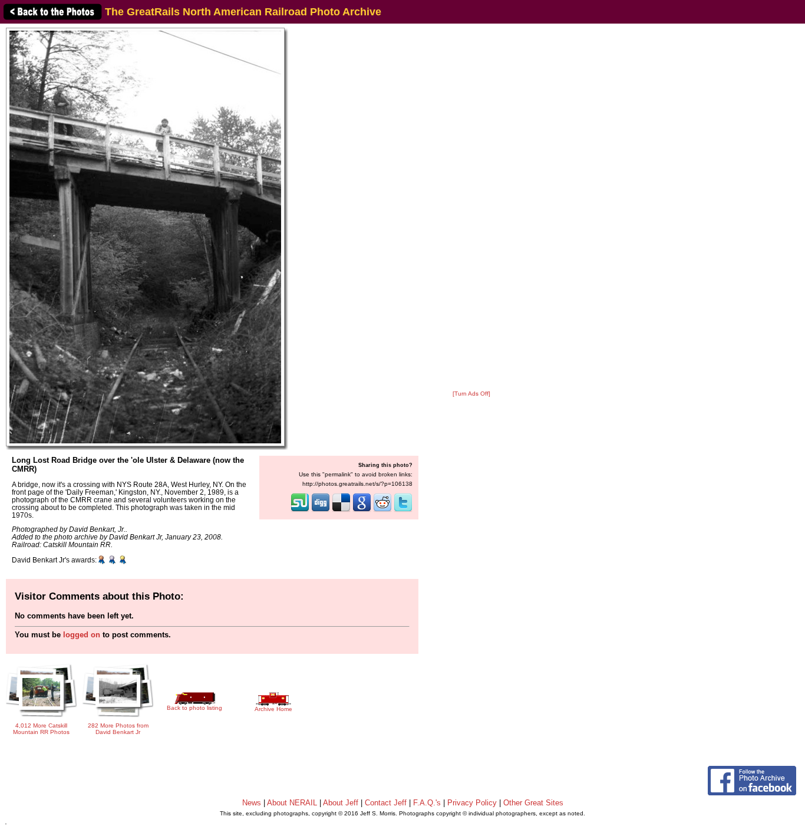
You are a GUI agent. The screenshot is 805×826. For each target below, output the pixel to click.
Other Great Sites (533, 802)
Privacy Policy (472, 802)
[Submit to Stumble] (300, 511)
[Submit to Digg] (320, 511)
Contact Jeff (386, 802)
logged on (81, 634)
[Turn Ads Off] (471, 393)
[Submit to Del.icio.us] (341, 511)
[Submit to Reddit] (382, 511)
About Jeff (340, 802)
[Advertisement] (471, 207)
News (251, 802)
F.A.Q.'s (427, 802)
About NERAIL (292, 802)
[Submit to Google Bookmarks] (361, 511)
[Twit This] (403, 511)
